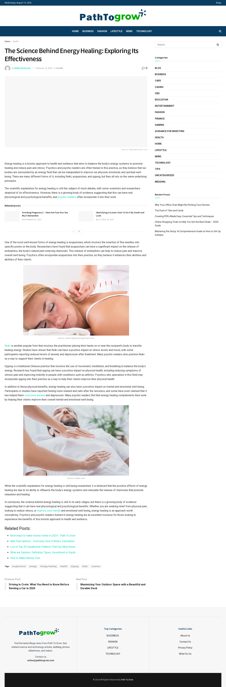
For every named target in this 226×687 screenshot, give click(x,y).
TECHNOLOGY (113, 653)
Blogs (218, 3)
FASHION (112, 641)
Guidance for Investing (169, 131)
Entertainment (164, 106)
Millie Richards (22, 68)
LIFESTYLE (112, 647)
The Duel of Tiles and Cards (169, 210)
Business (88, 31)
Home (75, 31)
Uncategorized (164, 175)
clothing (57, 647)
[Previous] (73, 231)
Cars (158, 80)
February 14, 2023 (44, 68)
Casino (159, 87)
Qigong (75, 566)
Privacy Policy (185, 647)
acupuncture (19, 566)
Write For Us (185, 653)
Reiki (7, 345)
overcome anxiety (34, 395)
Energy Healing (49, 566)
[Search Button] (218, 44)
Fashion (102, 31)
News (129, 31)
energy (33, 566)
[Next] (79, 231)
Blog (158, 68)
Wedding (160, 181)
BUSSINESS (113, 635)
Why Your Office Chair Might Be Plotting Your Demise (182, 205)
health (63, 566)
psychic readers (67, 197)
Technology (144, 31)
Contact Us (185, 641)
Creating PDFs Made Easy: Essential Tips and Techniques (184, 216)
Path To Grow (127, 680)
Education (161, 99)
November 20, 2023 (32, 220)
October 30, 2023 (105, 220)
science (95, 566)
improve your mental (49, 510)
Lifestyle (116, 31)
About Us (185, 635)
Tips (157, 169)
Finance (160, 118)
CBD (157, 93)
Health (16, 41)
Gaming (159, 125)
